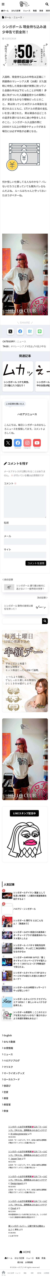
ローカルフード (12, 1079)
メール (7, 536)
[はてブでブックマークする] (30, 331)
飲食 (41, 10)
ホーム (6, 10)
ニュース (26, 10)
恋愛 (6, 1092)
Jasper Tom (16, 1158)
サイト (7, 549)
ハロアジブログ (12, 1060)
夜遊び (7, 1085)
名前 (6, 522)
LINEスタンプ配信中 (24, 813)
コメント (10, 483)
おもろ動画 (9, 1041)
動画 (35, 10)
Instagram (27, 448)
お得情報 (8, 1048)
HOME (26, 1252)
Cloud (13, 1208)
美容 (6, 1098)
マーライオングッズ (14, 1073)
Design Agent (17, 1183)
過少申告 (41, 346)
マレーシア (18, 346)
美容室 (7, 1104)
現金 (30, 346)
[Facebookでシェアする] (20, 331)
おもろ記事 (15, 10)
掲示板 (20, 1262)
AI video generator (19, 1133)
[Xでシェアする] (10, 331)
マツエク (8, 1066)
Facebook (18, 448)
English (8, 1035)
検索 (45, 621)
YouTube (37, 448)
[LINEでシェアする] (39, 331)
